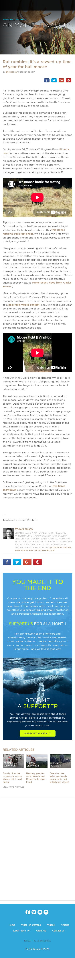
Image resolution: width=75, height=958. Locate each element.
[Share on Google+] (61, 80)
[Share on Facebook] (47, 80)
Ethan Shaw (12, 72)
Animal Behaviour (36, 25)
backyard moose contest (24, 304)
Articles (65, 925)
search (71, 6)
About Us (41, 931)
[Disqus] (37, 852)
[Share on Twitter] (54, 80)
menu (4, 5)
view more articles (13, 787)
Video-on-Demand (31, 925)
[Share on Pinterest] (68, 80)
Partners (27, 941)
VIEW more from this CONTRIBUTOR (34, 550)
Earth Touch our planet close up (37, 5)
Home (12, 925)
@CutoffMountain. (60, 547)
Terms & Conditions (42, 941)
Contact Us (58, 931)
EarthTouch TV (21, 931)
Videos (51, 925)
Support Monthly (37, 733)
